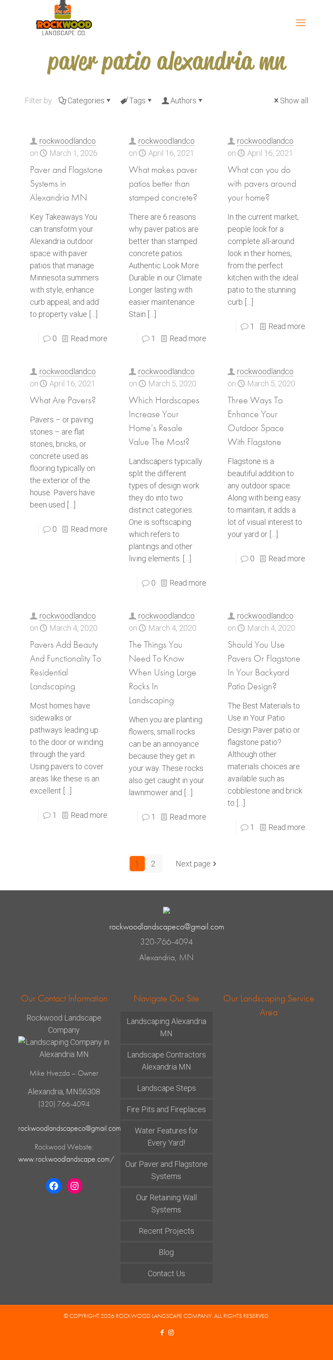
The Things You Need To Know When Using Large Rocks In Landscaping (162, 672)
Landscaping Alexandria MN (166, 1027)
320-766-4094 (166, 941)
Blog (166, 1252)
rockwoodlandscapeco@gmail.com (166, 926)
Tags (137, 100)
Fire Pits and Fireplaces (166, 1109)
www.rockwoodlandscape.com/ (66, 1159)
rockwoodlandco (67, 140)
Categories (86, 100)
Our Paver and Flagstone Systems (166, 1170)
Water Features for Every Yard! (166, 1136)
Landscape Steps (166, 1088)
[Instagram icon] (171, 1333)
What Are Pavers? (63, 400)
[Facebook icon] (162, 1333)
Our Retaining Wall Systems (166, 1203)
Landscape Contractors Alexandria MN (166, 1060)
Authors (183, 100)
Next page (193, 863)
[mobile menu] (301, 23)
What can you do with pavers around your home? (262, 183)
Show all (294, 100)
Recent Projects (166, 1230)
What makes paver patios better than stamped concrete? (163, 183)
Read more (89, 338)
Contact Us (166, 1273)
